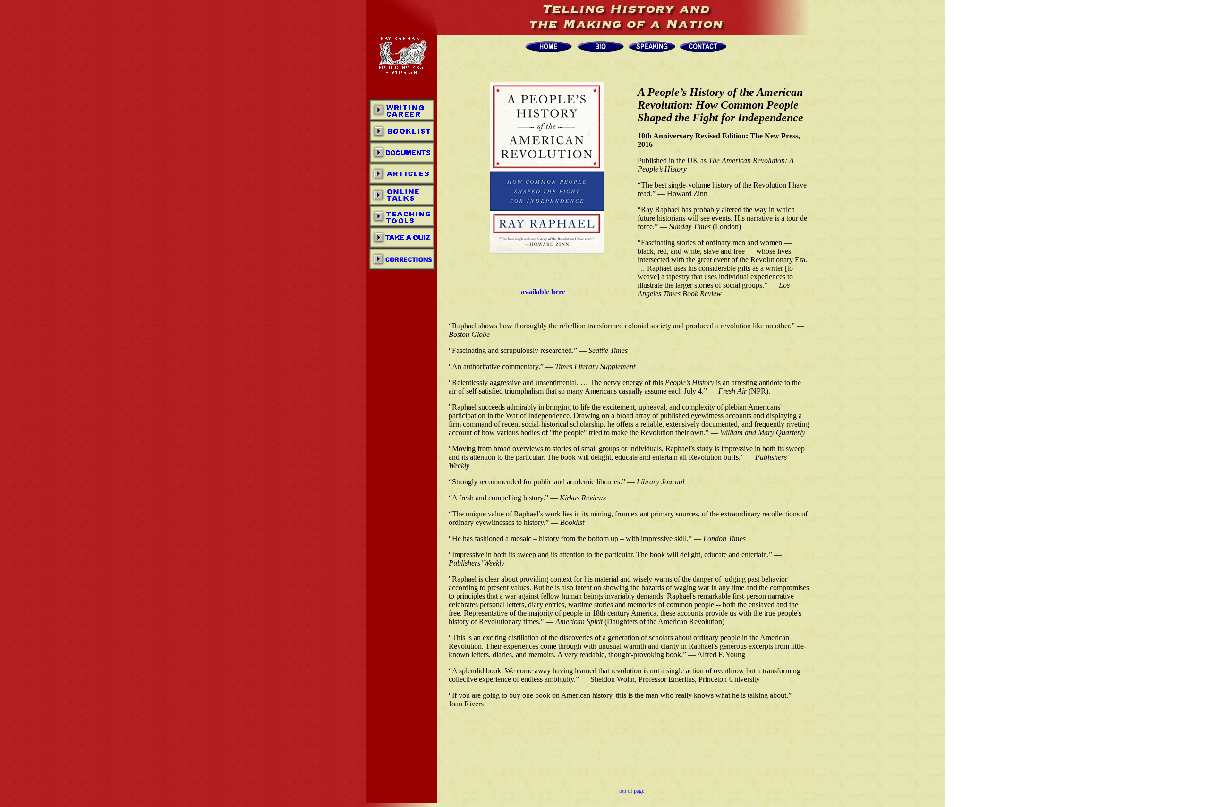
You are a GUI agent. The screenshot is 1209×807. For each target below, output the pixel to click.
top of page (631, 791)
